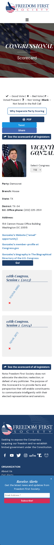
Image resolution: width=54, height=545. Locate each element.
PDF (28, 119)
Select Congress (40, 165)
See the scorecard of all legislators (28, 136)
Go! (18, 262)
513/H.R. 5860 (14, 291)
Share (21, 130)
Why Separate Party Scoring (27, 111)
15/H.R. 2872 (14, 337)
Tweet (21, 125)
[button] (27, 20)
